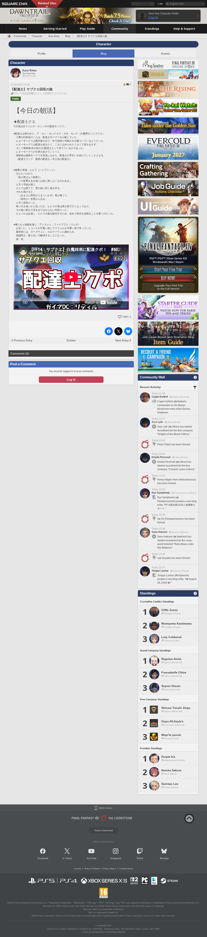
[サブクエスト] (58, 93)
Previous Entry (23, 340)
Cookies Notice (126, 868)
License (77, 868)
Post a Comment (23, 364)
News (69, 858)
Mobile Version (105, 808)
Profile (42, 53)
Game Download (103, 830)
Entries (71, 340)
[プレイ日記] (20, 93)
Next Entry (122, 340)
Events (165, 53)
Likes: (127, 316)
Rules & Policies (91, 868)
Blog (103, 53)
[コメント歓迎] (42, 93)
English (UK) (176, 3)
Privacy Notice (109, 868)
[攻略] (31, 93)
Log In (71, 379)
